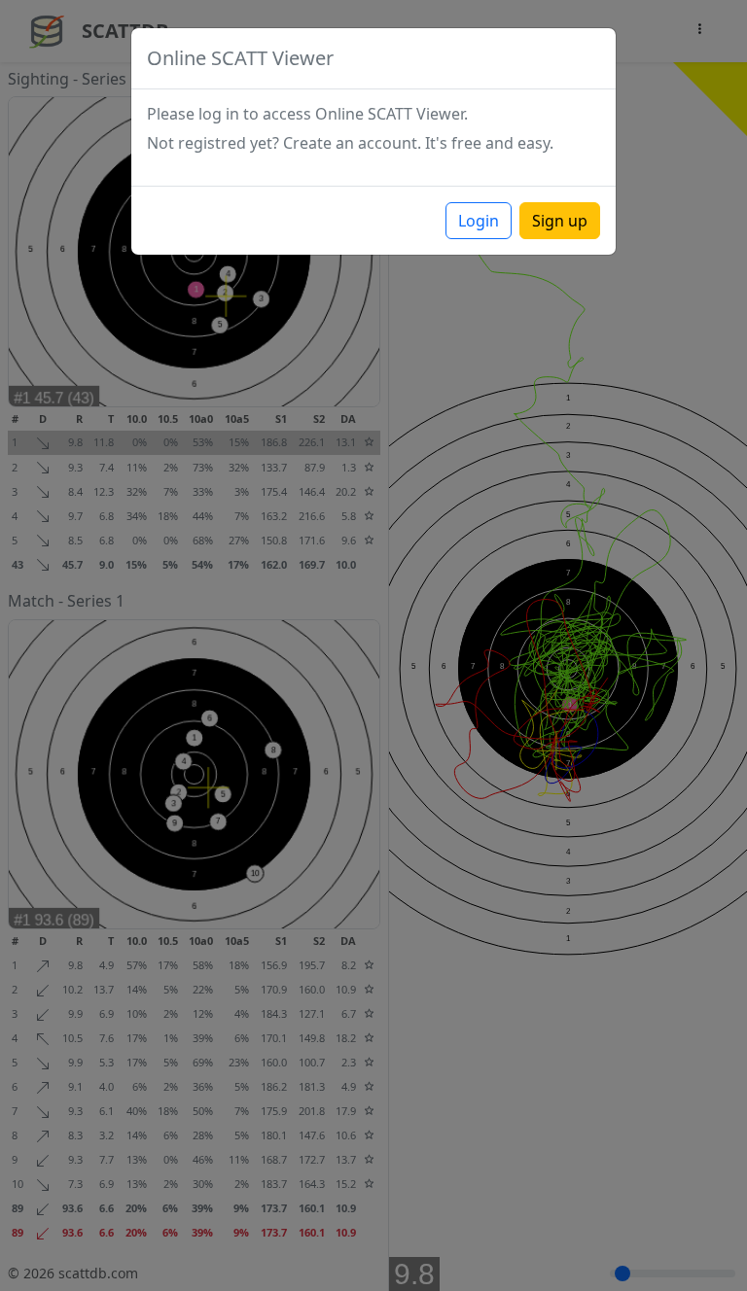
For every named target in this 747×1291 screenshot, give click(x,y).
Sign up (559, 220)
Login (478, 220)
